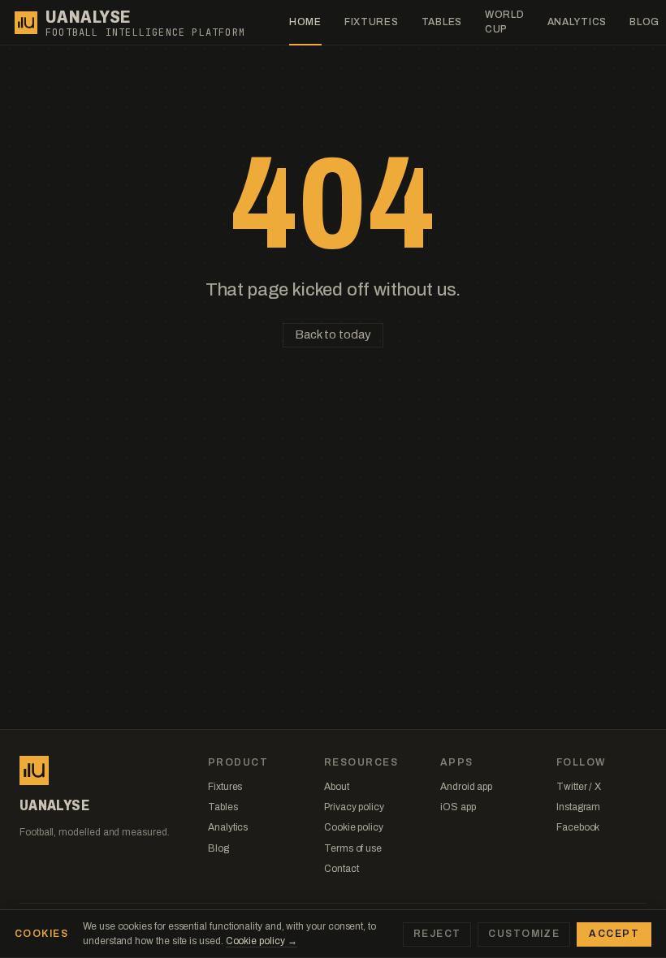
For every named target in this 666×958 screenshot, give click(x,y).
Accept (614, 933)
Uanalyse (88, 17)
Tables (442, 22)
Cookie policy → (261, 941)
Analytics (577, 22)
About (336, 786)
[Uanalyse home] (26, 22)
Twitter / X (578, 786)
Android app (466, 786)
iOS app (457, 807)
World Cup (505, 21)
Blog (218, 848)
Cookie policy (353, 827)
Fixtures (371, 22)
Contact (341, 868)
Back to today (332, 334)
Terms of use (353, 848)
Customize (524, 933)
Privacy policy (354, 807)
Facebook (577, 827)
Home (305, 22)
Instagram (578, 807)
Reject (437, 933)
